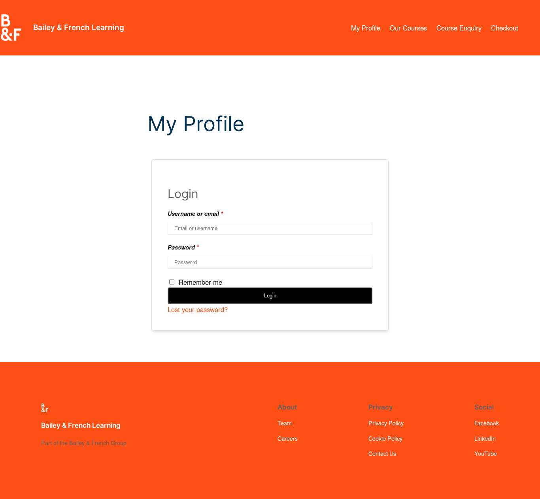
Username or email (195, 213)
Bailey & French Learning (78, 27)
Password (183, 247)
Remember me (200, 282)
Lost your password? (198, 309)
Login (270, 296)
